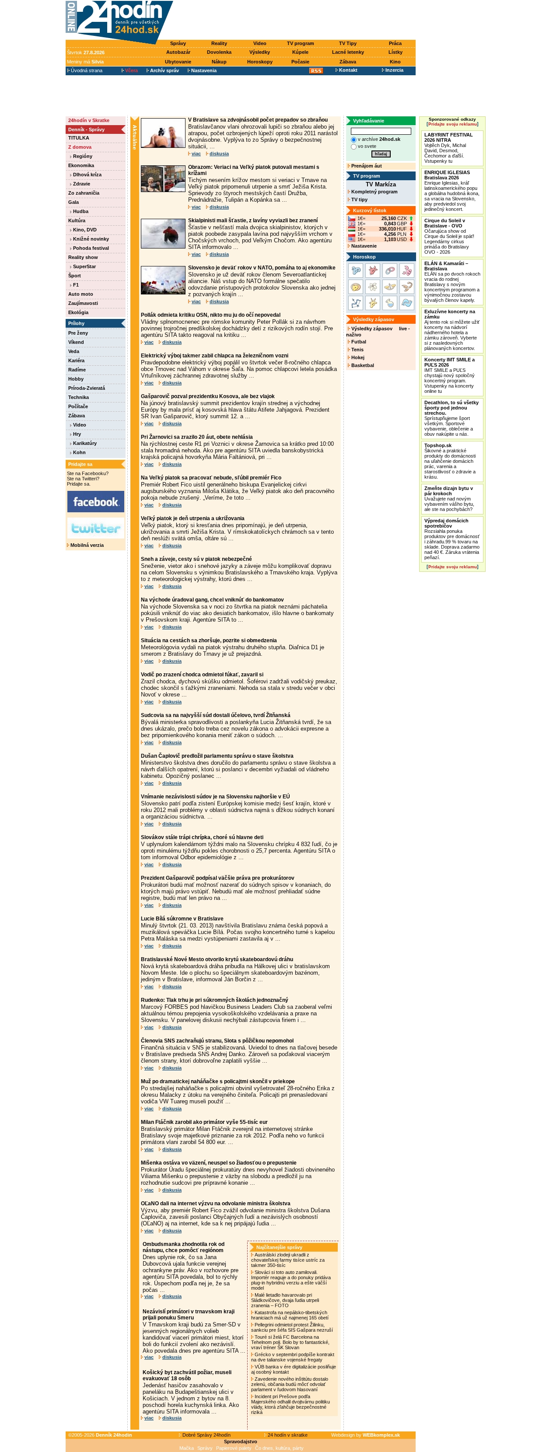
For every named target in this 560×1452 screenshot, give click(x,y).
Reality (219, 43)
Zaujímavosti (83, 303)
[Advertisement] (296, 20)
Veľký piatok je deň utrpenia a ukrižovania (193, 518)
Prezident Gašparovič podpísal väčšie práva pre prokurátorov (217, 878)
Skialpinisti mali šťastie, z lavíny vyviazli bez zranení (253, 220)
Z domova (79, 147)
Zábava (348, 61)
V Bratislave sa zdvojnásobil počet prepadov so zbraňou (258, 120)
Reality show (83, 257)
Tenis (357, 349)
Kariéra (76, 360)
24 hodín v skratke (287, 1435)
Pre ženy (78, 333)
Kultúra (76, 220)
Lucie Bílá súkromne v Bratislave (182, 919)
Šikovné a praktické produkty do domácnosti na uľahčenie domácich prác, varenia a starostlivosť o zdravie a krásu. (450, 461)
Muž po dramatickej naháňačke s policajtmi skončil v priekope (218, 1081)
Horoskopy (260, 61)
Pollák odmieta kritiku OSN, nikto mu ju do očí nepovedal (210, 315)
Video (259, 43)
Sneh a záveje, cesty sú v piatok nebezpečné (196, 559)
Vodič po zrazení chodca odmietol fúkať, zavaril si (202, 675)
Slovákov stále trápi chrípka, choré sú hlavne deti (202, 837)
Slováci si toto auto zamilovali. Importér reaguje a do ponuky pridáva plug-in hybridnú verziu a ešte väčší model (291, 1280)
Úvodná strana (86, 70)
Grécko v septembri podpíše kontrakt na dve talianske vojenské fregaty (292, 1357)
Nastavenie (363, 245)
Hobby (76, 378)
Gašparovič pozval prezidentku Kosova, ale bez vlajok (208, 396)
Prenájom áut (366, 165)
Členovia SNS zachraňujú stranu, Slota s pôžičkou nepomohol (217, 1041)
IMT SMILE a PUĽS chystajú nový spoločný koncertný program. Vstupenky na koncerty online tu (449, 375)
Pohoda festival (90, 248)
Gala (73, 202)
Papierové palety (234, 1448)
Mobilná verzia (86, 545)
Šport (74, 275)
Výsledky (259, 52)
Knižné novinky (90, 238)
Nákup (219, 61)
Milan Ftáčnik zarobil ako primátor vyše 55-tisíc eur (204, 1122)
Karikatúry (84, 443)
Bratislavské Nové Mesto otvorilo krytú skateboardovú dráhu (217, 959)
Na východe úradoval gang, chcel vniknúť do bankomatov (212, 600)
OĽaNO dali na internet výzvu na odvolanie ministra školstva (215, 1203)
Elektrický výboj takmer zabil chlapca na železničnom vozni (214, 356)
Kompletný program (374, 191)
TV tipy (359, 199)
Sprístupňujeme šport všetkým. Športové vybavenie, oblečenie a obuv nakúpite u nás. (451, 418)
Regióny (82, 156)
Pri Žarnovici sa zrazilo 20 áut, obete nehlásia (197, 437)
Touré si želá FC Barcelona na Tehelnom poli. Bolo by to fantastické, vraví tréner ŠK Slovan (290, 1342)
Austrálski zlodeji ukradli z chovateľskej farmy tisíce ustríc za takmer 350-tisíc (288, 1260)
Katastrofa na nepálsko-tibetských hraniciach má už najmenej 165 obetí (290, 1315)
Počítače (78, 406)
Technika (78, 397)
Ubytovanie (178, 61)
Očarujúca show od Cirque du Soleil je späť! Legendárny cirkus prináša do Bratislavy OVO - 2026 (449, 236)
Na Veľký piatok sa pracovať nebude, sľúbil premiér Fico (211, 478)
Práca (395, 43)
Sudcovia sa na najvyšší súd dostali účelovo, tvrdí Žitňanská (215, 715)
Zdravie (81, 183)
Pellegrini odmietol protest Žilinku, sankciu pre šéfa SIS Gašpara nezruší (292, 1327)
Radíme (77, 369)
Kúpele (300, 52)
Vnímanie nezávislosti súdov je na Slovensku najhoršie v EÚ (215, 797)
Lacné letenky (348, 52)
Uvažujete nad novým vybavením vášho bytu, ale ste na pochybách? (449, 499)
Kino (395, 61)
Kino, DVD (84, 229)
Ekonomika (81, 165)
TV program (300, 43)
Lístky (395, 52)
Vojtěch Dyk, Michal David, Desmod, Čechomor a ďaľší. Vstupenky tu (448, 148)
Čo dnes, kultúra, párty (279, 1448)
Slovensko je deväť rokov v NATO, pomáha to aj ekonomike (262, 268)
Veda (73, 351)
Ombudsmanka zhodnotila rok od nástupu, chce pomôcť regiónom (183, 1247)
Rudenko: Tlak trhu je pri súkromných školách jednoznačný (214, 1000)
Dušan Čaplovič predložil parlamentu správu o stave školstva (217, 756)
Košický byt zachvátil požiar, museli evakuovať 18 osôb (187, 1375)
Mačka (186, 1448)
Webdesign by (365, 1435)
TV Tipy (348, 43)
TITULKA (78, 137)
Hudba (80, 211)
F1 (75, 284)
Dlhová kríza (87, 174)
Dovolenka (219, 52)
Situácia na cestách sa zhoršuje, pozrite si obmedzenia (209, 640)
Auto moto (80, 294)
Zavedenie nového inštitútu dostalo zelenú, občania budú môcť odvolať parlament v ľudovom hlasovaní (289, 1384)
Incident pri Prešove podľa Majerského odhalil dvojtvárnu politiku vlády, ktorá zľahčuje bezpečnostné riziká (290, 1404)
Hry (76, 434)
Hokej (357, 357)
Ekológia (78, 312)
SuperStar (84, 266)
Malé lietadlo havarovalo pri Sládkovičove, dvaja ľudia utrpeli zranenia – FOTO (285, 1300)
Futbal (358, 341)
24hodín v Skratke (88, 120)
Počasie (300, 61)
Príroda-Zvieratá (86, 388)
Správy (178, 43)
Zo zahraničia (83, 193)
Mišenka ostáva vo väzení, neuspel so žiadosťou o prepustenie (219, 1163)
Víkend (76, 342)
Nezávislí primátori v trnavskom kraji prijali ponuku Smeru (188, 1315)
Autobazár (178, 52)
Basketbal (362, 365)
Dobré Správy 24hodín (206, 1435)
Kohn (79, 452)
